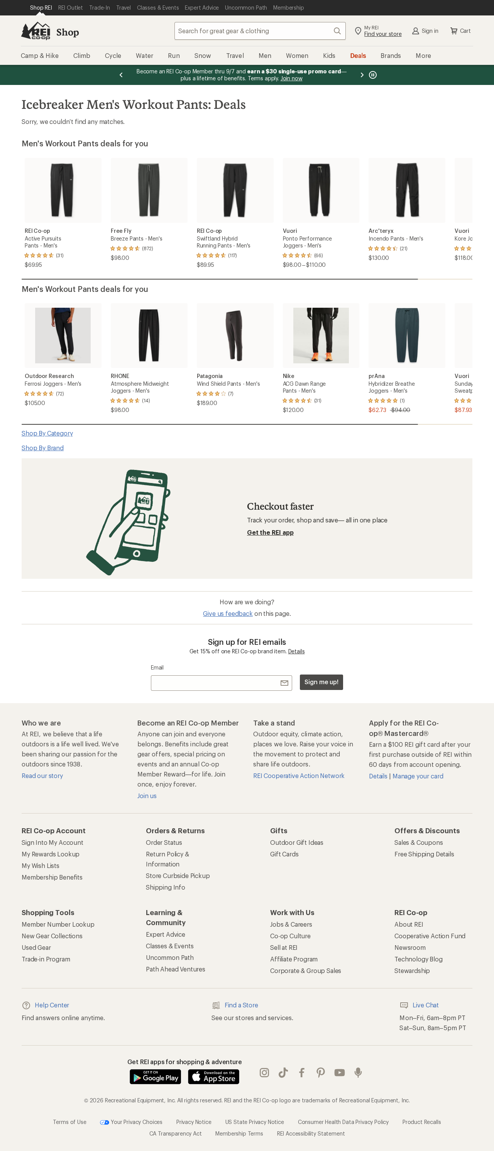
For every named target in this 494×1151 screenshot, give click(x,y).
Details (296, 651)
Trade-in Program (46, 959)
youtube (339, 1072)
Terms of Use (69, 1121)
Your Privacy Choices (135, 1121)
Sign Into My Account (52, 842)
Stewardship (412, 970)
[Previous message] (121, 75)
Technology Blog (418, 959)
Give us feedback (227, 613)
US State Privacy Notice (254, 1121)
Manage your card (417, 776)
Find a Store (241, 1005)
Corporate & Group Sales (305, 970)
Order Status (164, 842)
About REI (408, 924)
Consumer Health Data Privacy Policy (343, 1121)
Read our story (42, 775)
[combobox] (260, 31)
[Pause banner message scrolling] (372, 75)
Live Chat (426, 1005)
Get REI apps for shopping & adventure (184, 1061)
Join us (147, 795)
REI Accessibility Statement (311, 1133)
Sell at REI (284, 947)
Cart (465, 30)
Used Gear (36, 947)
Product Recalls (422, 1121)
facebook (302, 1072)
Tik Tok (283, 1072)
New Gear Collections (52, 935)
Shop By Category (47, 433)
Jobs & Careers (291, 924)
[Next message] (362, 75)
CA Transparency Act (175, 1133)
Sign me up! (321, 681)
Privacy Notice (193, 1121)
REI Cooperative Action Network (299, 775)
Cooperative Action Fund (429, 935)
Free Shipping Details (424, 854)
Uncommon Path (170, 957)
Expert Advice (165, 934)
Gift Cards (284, 854)
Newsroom (410, 947)
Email (157, 667)
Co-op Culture (290, 935)
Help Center (52, 1005)
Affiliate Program (294, 959)
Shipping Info (165, 887)
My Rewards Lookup (51, 854)
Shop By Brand (43, 447)
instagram (264, 1072)
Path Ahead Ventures (175, 969)
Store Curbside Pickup (178, 875)
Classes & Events (169, 945)
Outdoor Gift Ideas (296, 842)
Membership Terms (239, 1133)
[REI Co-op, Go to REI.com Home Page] (35, 31)
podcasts (358, 1072)
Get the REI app (270, 532)
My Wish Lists (40, 865)
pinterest (321, 1072)
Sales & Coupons (418, 842)
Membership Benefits (52, 877)
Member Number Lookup (58, 924)
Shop (67, 31)
